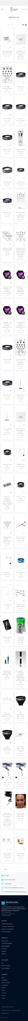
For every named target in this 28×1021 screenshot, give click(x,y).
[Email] (6, 1017)
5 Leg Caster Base (7, 429)
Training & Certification (8, 926)
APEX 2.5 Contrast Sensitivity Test (7, 714)
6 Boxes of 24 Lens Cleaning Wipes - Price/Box (20, 431)
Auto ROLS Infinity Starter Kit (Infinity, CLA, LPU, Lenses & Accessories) (7, 817)
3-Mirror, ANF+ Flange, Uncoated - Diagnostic (20, 289)
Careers (4, 988)
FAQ (3, 963)
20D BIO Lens (7, 149)
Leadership (4, 980)
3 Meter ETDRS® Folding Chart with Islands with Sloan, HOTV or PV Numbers (21, 252)
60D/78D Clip (21, 464)
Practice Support (6, 931)
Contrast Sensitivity (7, 943)
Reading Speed (6, 946)
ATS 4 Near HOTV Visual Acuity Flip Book (21, 749)
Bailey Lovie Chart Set (7, 854)
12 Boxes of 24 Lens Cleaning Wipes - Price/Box (20, 54)
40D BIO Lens (7, 395)
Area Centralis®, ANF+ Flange (21, 714)
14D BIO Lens (21, 87)
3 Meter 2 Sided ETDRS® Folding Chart (7, 250)
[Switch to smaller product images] (25, 24)
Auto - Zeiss (21, 782)
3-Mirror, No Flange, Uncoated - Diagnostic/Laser (21, 326)
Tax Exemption (6, 968)
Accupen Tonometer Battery (20, 639)
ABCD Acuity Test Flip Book (20, 605)
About (3, 977)
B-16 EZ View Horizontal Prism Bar (21, 815)
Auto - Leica (7, 782)
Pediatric (4, 951)
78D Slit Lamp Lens (20, 497)
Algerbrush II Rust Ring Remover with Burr (7, 673)
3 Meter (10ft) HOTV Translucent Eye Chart (20, 215)
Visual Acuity (5, 941)
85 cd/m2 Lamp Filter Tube (20, 537)
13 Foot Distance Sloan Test (7, 88)
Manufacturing (6, 982)
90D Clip (7, 572)
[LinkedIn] (3, 1017)
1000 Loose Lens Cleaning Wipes (7, 52)
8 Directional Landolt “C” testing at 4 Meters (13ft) (7, 539)
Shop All (4, 954)
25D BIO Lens (7, 182)
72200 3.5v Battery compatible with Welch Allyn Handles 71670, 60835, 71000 (7, 501)
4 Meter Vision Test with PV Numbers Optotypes (20, 362)
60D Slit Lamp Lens (7, 465)
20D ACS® (21, 119)
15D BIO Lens (7, 119)
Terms (3, 998)
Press (3, 990)
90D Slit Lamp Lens (20, 573)
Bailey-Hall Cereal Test (20, 854)
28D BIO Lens (7, 212)
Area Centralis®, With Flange (7, 748)
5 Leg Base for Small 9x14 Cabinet (20, 396)
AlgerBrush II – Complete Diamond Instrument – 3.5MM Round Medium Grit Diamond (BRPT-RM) (21, 676)
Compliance (5, 985)
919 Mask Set (7, 605)
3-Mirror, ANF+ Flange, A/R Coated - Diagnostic (7, 289)
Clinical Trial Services (7, 924)
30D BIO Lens (7, 359)
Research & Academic (8, 929)
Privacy (3, 995)
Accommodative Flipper (7, 638)
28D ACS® (21, 182)
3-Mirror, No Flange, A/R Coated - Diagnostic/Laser (7, 326)
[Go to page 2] (22, 867)
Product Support (6, 965)
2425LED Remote (21, 149)
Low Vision (4, 948)
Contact (4, 993)
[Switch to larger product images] (23, 24)
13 (19, 867)
